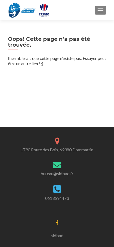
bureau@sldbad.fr (57, 173)
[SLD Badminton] (29, 10)
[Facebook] (57, 222)
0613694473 (57, 198)
